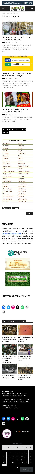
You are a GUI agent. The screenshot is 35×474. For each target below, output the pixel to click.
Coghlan (20, 151)
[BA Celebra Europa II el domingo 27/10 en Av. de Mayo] (17, 27)
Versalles (5, 186)
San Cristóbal (7, 181)
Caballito (5, 151)
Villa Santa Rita (22, 199)
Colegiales (6, 153)
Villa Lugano (22, 191)
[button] (3, 8)
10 (4, 456)
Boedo (20, 148)
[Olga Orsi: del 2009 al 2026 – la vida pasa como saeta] (25, 349)
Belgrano (6, 148)
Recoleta (21, 176)
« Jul (16, 467)
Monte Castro (7, 166)
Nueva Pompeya (23, 166)
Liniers (20, 161)
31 (4, 465)
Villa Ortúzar (22, 194)
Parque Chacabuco (24, 171)
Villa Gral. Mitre (7, 191)
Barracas (21, 146)
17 (4, 459)
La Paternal (6, 161)
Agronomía (6, 143)
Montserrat (21, 163)
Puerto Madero (7, 176)
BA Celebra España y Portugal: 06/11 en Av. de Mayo (15, 110)
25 (8, 462)
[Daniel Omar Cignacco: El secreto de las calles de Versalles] (9, 330)
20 (17, 459)
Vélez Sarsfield (22, 184)
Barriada (4, 42)
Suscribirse (27, 469)
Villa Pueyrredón (8, 196)
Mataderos (6, 163)
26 (13, 462)
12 (13, 456)
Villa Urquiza (22, 201)
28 (22, 462)
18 (8, 459)
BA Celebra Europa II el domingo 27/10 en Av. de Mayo (16, 38)
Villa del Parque (7, 189)
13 (17, 456)
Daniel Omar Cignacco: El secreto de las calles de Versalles (9, 339)
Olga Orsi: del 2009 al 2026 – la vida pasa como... (24, 358)
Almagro (20, 143)
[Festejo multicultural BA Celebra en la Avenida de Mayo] (17, 63)
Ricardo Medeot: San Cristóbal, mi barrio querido (24, 377)
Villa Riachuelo (7, 199)
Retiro (5, 179)
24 (4, 462)
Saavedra (21, 179)
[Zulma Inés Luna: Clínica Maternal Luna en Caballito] (25, 330)
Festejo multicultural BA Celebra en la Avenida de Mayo (16, 74)
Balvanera (6, 146)
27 (17, 462)
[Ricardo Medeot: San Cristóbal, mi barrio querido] (25, 369)
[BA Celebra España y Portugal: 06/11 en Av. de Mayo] (17, 99)
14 (22, 456)
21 (22, 459)
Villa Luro (6, 194)
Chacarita (6, 156)
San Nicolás (21, 181)
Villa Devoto (22, 189)
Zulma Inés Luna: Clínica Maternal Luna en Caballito (25, 339)
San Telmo (6, 184)
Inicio (3, 13)
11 (8, 456)
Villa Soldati (6, 201)
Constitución (22, 153)
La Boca (20, 158)
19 (13, 459)
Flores (20, 156)
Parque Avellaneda (8, 171)
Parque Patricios (23, 174)
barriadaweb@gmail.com (11, 233)
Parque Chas (7, 174)
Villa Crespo (21, 186)
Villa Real (21, 196)
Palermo (20, 168)
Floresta (5, 158)
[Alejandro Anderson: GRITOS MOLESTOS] (9, 369)
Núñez (5, 168)
